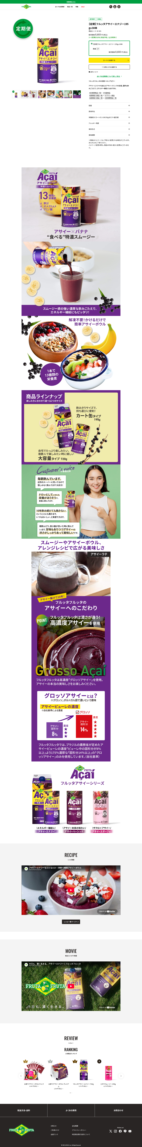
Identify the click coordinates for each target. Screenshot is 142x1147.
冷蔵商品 (107, 93)
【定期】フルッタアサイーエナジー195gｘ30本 (110, 48)
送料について (94, 72)
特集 (77, 7)
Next (121, 1075)
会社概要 (75, 1126)
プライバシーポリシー (79, 1130)
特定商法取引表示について (81, 1134)
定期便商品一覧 (95, 93)
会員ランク (54, 1134)
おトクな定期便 (59, 7)
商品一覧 (70, 7)
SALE (82, 7)
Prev (20, 1075)
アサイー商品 (110, 95)
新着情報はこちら (71, 2)
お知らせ (54, 1126)
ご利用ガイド (55, 1130)
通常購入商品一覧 (96, 95)
